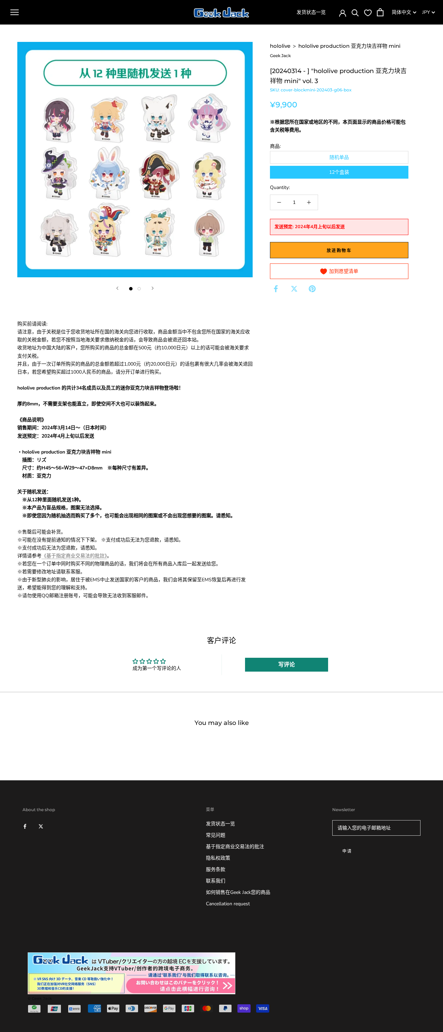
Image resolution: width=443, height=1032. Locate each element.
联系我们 (215, 881)
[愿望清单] (367, 12)
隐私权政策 (218, 858)
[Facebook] (275, 288)
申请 (347, 851)
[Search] (355, 12)
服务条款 (215, 869)
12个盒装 (339, 172)
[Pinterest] (312, 288)
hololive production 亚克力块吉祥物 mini (349, 46)
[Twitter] (294, 288)
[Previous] (117, 288)
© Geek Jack (40, 998)
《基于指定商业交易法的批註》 (74, 556)
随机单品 (339, 157)
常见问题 (215, 835)
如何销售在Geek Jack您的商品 (238, 892)
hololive (280, 46)
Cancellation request (228, 903)
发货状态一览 (311, 12)
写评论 (286, 664)
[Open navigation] (14, 12)
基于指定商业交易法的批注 (235, 846)
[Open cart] (380, 12)
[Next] (153, 288)
